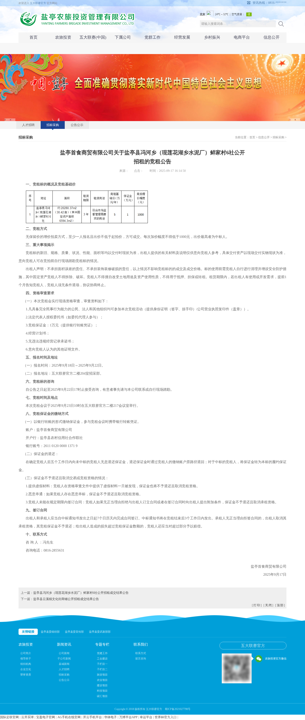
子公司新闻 (64, 658)
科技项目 (102, 690)
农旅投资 (63, 37)
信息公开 (271, 37)
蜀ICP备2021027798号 (177, 709)
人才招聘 (28, 125)
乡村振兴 (212, 37)
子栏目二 (102, 669)
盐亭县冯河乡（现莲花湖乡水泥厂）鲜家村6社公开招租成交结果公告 (81, 592)
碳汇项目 (102, 696)
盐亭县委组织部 (50, 631)
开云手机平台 (92, 717)
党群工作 (152, 37)
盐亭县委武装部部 (100, 631)
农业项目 (102, 680)
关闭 (268, 605)
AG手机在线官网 (69, 717)
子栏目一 (102, 663)
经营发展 (182, 37)
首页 (33, 37)
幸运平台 (146, 717)
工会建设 (102, 658)
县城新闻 (64, 663)
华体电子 (110, 717)
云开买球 (27, 717)
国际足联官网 (9, 717)
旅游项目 (102, 674)
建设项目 (102, 685)
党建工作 (102, 653)
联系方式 (140, 653)
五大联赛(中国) (92, 37)
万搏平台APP (128, 717)
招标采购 (52, 125)
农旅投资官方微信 (275, 658)
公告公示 (77, 125)
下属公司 (123, 37)
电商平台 (242, 37)
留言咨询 (140, 658)
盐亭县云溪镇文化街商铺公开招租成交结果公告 (66, 599)
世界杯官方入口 (166, 717)
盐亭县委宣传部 (74, 631)
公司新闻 (64, 653)
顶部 (280, 605)
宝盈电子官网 (45, 717)
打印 (257, 605)
